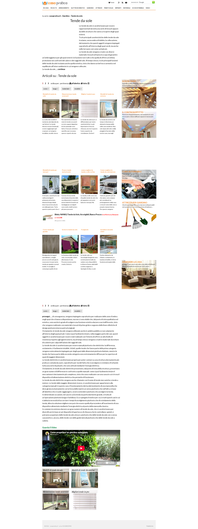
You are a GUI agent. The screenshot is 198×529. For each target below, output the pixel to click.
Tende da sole (76, 16)
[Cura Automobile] (139, 184)
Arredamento (64, 8)
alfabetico (76, 83)
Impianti (118, 8)
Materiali (126, 8)
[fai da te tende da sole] (70, 244)
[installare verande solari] (109, 244)
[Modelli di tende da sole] (51, 108)
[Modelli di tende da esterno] (109, 108)
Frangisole (84, 229)
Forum (112, 2)
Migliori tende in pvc (88, 94)
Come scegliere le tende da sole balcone (107, 171)
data (85, 83)
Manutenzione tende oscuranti (56, 492)
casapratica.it (55, 16)
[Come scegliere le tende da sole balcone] (109, 184)
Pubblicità (150, 526)
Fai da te (54, 8)
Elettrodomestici (78, 8)
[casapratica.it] (54, 3)
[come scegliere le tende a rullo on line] (90, 184)
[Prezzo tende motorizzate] (70, 184)
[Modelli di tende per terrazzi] (51, 184)
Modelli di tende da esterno (83, 470)
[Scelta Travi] (139, 93)
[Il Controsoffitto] (139, 124)
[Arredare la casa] (139, 274)
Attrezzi (99, 8)
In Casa (46, 8)
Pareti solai (108, 8)
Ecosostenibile (138, 8)
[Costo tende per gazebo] (51, 244)
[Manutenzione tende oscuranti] (70, 108)
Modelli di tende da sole (53, 470)
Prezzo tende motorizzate (66, 171)
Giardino (90, 8)
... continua (60, 69)
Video (148, 8)
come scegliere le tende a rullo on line (88, 171)
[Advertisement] (66, 13)
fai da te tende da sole (69, 229)
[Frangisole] (90, 244)
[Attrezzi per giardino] (139, 215)
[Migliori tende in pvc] (90, 108)
